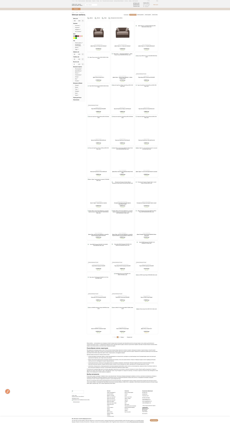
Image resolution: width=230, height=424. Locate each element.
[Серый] (74, 36)
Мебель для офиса (110, 401)
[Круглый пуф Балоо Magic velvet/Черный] (122, 95)
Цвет (74, 33)
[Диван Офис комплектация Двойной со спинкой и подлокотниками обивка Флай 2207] (98, 221)
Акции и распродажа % (111, 392)
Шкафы (108, 408)
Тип (74, 40)
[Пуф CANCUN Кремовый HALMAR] (98, 95)
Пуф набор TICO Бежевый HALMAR (98, 297)
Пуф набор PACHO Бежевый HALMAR (122, 265)
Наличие (75, 23)
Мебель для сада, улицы (111, 402)
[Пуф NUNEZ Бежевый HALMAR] (98, 252)
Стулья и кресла (110, 407)
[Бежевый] (82, 36)
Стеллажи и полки (110, 416)
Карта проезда (144, 411)
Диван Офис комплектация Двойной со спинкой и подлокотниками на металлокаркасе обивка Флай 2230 (122, 235)
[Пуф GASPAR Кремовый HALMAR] (146, 252)
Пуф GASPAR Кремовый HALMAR (146, 265)
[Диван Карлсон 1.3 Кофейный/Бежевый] (146, 32)
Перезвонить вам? (136, 6)
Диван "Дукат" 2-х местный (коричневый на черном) (146, 171)
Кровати (108, 410)
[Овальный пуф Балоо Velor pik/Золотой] (146, 126)
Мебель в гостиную (110, 395)
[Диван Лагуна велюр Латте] (98, 64)
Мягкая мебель (110, 411)
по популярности (133, 14)
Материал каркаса (77, 66)
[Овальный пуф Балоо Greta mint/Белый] (98, 158)
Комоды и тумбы (110, 413)
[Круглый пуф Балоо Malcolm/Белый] (98, 126)
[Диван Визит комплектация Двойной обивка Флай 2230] (122, 158)
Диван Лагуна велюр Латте (98, 77)
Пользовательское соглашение (130, 405)
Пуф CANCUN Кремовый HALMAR (98, 108)
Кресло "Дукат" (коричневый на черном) (98, 202)
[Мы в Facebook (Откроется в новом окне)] (139, 0)
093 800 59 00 (136, 4)
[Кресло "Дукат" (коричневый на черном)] (98, 189)
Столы (108, 405)
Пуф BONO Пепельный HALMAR (122, 297)
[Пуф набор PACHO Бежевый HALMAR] (122, 252)
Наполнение (76, 99)
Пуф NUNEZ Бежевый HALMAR (98, 265)
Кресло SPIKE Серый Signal (146, 297)
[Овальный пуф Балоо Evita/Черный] (122, 126)
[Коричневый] (78, 36)
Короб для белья (77, 97)
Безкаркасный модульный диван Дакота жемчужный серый (122, 203)
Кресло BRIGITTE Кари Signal (122, 328)
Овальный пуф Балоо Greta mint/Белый (98, 171)
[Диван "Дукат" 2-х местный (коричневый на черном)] (146, 158)
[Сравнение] (151, 0)
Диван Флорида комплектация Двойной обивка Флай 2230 (146, 235)
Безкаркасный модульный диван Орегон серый (146, 202)
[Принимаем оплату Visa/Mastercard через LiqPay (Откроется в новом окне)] (80, 399)
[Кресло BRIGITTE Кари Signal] (122, 315)
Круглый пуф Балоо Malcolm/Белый (98, 140)
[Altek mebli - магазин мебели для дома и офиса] (78, 391)
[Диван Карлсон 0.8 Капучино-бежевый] (98, 32)
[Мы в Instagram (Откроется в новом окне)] (142, 0)
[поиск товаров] (96, 5)
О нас (126, 395)
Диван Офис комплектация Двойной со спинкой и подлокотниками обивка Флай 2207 (98, 235)
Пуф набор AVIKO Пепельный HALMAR (146, 77)
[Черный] (76, 36)
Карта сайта (127, 404)
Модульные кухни (110, 404)
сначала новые (154, 14)
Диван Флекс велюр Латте (146, 328)
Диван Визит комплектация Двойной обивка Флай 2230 (122, 172)
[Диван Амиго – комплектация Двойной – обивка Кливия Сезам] (122, 64)
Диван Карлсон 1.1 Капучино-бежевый (122, 45)
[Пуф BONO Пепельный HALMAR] (122, 284)
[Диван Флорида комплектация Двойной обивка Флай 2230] (146, 221)
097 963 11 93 (136, 3)
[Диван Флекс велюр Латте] (146, 315)
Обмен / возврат (128, 398)
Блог (125, 402)
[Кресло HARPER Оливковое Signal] (98, 315)
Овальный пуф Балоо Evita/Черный (122, 140)
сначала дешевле (140, 14)
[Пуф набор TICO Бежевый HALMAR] (98, 284)
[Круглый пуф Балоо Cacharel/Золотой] (146, 95)
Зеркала (108, 414)
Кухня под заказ (128, 411)
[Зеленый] (76, 38)
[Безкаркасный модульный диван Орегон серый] (146, 189)
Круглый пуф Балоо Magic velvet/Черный (122, 108)
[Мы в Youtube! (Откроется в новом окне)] (141, 0)
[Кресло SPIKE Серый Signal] (146, 284)
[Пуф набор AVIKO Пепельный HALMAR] (146, 64)
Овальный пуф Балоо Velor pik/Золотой (146, 140)
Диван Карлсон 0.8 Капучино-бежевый (98, 45)
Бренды (126, 410)
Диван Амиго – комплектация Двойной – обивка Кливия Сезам (122, 78)
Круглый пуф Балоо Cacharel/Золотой (146, 108)
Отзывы (126, 401)
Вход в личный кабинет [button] (129, 392)
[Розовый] (80, 36)
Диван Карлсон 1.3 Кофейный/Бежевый (146, 45)
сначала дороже (148, 14)
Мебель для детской (111, 398)
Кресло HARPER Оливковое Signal (98, 328)
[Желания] (153, 0)
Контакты (126, 408)
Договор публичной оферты (130, 407)
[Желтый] (74, 38)
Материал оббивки (77, 83)
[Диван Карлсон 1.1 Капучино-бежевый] (122, 32)
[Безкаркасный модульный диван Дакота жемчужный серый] (122, 189)
